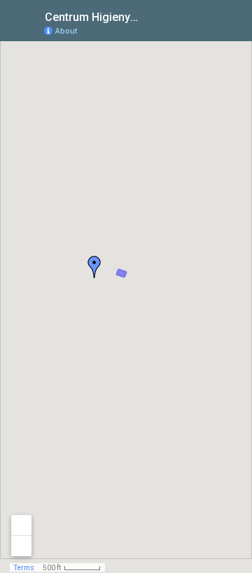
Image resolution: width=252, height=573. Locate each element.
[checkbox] (151, 16)
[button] (94, 267)
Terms (24, 568)
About (66, 31)
